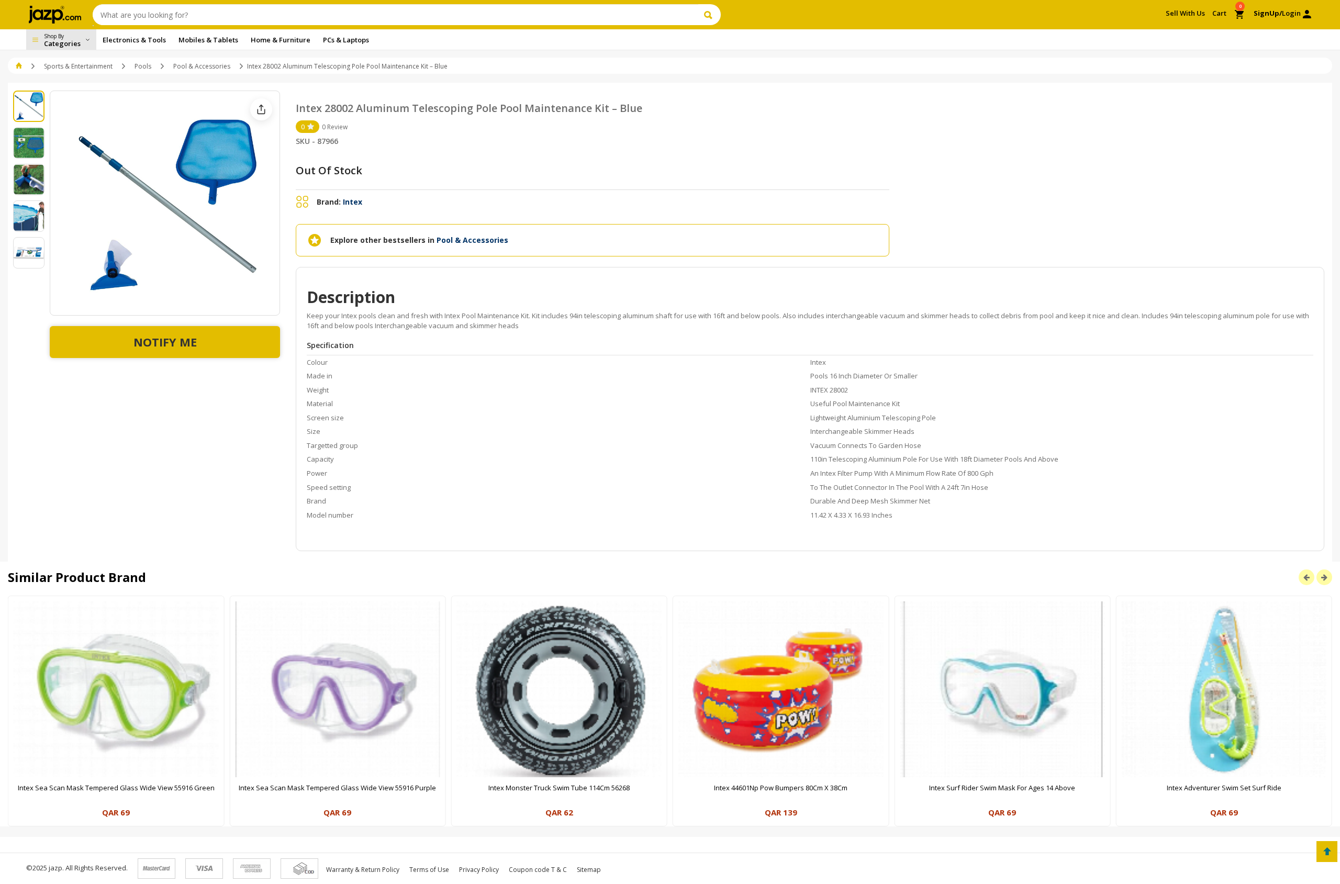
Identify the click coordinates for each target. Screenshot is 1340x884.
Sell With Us (1185, 13)
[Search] (709, 14)
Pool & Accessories (201, 66)
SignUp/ (1268, 13)
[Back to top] (1326, 851)
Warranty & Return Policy (362, 869)
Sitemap (589, 869)
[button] (19, 66)
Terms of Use (429, 869)
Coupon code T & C (538, 869)
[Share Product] (261, 109)
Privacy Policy (479, 869)
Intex (352, 202)
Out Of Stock (329, 170)
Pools (143, 66)
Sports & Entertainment (78, 66)
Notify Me (165, 342)
